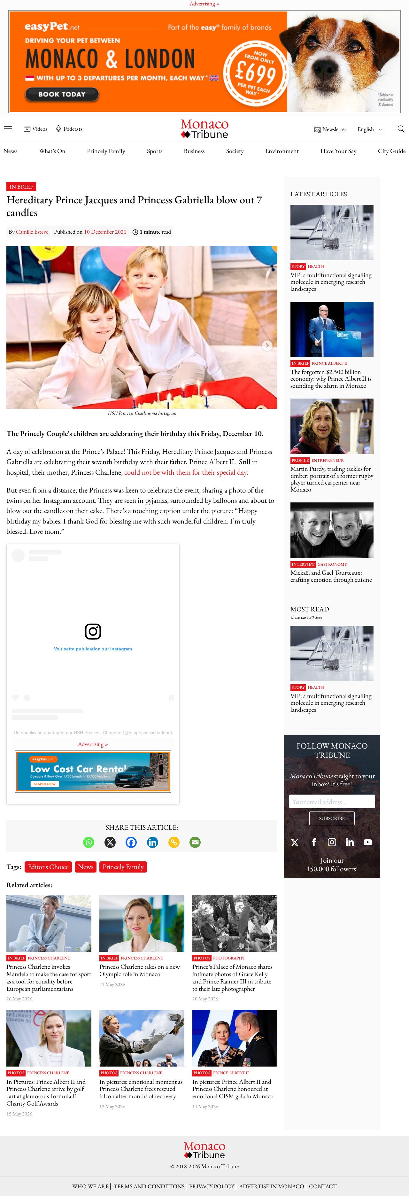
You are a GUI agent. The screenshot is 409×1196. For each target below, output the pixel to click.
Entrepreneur (328, 460)
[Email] (195, 842)
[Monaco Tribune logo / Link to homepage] (204, 128)
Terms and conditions (148, 1186)
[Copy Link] (174, 842)
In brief (21, 186)
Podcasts (73, 128)
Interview (303, 564)
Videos (39, 128)
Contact (323, 1186)
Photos (202, 958)
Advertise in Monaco (271, 1186)
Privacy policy (211, 1186)
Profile (300, 460)
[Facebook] (131, 842)
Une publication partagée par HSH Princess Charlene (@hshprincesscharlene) (93, 732)
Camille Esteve (32, 231)
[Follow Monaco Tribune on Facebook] (314, 843)
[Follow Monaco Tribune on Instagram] (332, 843)
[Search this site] (401, 129)
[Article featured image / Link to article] (234, 923)
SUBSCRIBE (332, 818)
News (10, 151)
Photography (228, 958)
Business (194, 151)
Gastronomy (332, 564)
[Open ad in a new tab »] (204, 61)
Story (298, 266)
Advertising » (93, 744)
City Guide (392, 151)
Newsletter (334, 129)
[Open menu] (8, 124)
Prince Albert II (231, 1073)
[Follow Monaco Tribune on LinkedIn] (350, 843)
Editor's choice (48, 866)
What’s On (52, 151)
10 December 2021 (105, 231)
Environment (282, 151)
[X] (110, 842)
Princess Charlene (49, 958)
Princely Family (106, 151)
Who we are (90, 1186)
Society (235, 151)
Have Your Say (338, 151)
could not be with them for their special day (185, 472)
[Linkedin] (152, 842)
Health (316, 266)
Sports (154, 151)
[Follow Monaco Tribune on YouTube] (368, 843)
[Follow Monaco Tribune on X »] (296, 843)
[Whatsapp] (88, 842)
